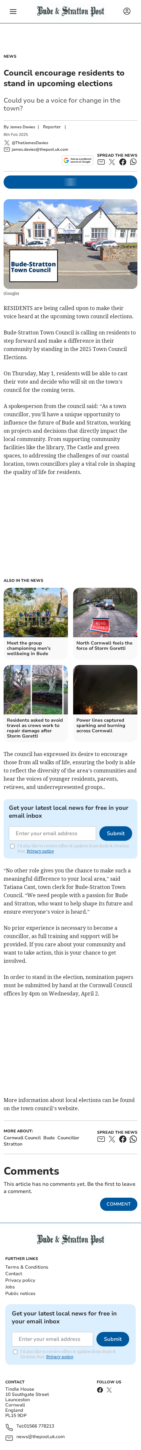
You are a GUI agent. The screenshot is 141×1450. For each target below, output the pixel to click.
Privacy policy (20, 1280)
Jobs (10, 1287)
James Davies (22, 127)
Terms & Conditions (26, 1267)
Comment (119, 1204)
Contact (13, 1274)
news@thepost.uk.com (40, 1437)
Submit (116, 833)
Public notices (20, 1293)
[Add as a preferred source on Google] (77, 160)
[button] (13, 11)
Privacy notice (40, 851)
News (10, 56)
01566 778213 (39, 1426)
